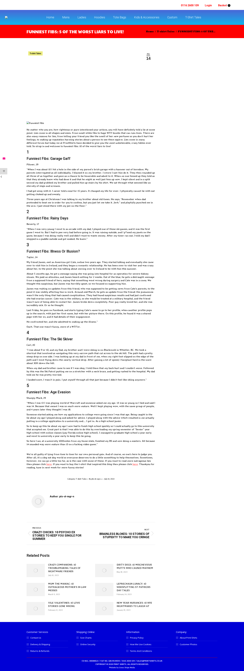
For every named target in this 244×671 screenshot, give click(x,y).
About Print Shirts (188, 637)
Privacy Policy (137, 637)
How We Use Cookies (140, 644)
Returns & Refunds (39, 650)
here (49, 464)
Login (208, 5)
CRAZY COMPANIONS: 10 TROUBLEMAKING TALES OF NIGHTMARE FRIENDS (64, 568)
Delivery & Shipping (40, 644)
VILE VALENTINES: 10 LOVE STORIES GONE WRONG (64, 604)
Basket (223, 5)
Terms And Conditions (141, 650)
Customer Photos (188, 644)
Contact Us (35, 637)
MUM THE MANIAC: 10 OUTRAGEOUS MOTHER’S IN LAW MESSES (67, 587)
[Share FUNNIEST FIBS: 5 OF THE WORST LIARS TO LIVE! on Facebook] (3, 140)
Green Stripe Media (127, 668)
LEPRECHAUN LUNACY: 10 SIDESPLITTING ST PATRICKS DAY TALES (133, 587)
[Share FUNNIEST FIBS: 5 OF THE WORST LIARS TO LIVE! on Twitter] (3, 146)
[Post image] (36, 570)
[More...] (3, 171)
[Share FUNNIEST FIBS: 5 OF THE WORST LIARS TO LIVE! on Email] (3, 158)
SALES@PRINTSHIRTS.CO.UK (149, 661)
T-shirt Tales (35, 53)
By (95, 479)
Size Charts (86, 637)
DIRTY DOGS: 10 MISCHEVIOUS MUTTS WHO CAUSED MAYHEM (135, 566)
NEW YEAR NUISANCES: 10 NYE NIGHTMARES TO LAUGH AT (134, 604)
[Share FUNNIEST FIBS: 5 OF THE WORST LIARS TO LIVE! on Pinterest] (3, 152)
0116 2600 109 (190, 5)
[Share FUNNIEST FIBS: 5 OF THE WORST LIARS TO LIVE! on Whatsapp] (3, 165)
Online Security (87, 644)
